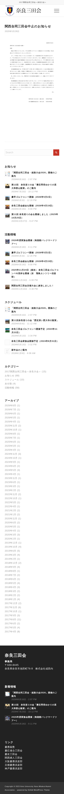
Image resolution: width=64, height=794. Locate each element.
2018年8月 (10, 571)
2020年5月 (10, 526)
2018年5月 (10, 583)
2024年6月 (10, 466)
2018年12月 (11, 563)
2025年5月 (10, 446)
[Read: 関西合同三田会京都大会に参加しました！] (7, 287)
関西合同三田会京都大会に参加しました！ (32, 286)
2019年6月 (10, 551)
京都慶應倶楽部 (13, 765)
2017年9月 (10, 615)
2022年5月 (10, 502)
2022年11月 (11, 494)
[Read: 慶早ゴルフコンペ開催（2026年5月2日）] (7, 198)
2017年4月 (10, 631)
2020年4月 (10, 530)
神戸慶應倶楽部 (13, 768)
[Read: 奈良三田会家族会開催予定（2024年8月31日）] (7, 342)
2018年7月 (10, 575)
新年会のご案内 (19, 350)
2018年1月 (10, 599)
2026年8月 (10, 405)
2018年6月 (10, 579)
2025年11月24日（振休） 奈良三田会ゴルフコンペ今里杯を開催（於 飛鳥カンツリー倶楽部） (35, 273)
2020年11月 (11, 518)
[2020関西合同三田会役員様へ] (32, 75)
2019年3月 (10, 555)
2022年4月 (10, 506)
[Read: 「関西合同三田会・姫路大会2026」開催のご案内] (7, 174)
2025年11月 (11, 425)
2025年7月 (10, 437)
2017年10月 (11, 611)
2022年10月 (11, 498)
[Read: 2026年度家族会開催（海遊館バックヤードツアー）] (7, 241)
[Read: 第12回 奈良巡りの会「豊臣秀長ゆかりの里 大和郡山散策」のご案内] (7, 186)
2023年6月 (10, 482)
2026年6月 (10, 413)
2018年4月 (10, 587)
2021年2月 (10, 510)
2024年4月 (10, 474)
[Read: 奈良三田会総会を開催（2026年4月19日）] (7, 207)
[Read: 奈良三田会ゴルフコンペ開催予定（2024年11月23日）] (7, 330)
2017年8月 (10, 619)
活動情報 (9, 387)
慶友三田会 (11, 754)
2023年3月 (10, 486)
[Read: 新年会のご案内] (7, 351)
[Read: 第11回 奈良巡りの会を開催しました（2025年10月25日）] (7, 215)
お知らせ (9, 375)
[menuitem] (33, 2)
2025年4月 (10, 450)
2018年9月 (10, 567)
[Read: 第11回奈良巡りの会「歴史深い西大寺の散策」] (7, 321)
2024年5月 (10, 470)
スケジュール (12, 379)
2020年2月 (10, 538)
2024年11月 (11, 454)
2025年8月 (10, 433)
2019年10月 (11, 546)
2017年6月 (10, 623)
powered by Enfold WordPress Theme (33, 790)
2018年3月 (10, 591)
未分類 (8, 383)
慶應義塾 (10, 747)
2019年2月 (10, 559)
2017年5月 (10, 627)
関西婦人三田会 (13, 757)
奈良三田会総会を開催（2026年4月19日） (32, 206)
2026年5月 (10, 417)
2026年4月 (10, 421)
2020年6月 (10, 522)
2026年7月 (10, 409)
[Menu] (55, 11)
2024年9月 (10, 462)
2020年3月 (10, 534)
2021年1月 (10, 514)
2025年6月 (10, 442)
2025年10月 (11, 429)
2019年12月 (11, 542)
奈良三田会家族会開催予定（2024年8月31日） (35, 341)
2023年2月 (10, 490)
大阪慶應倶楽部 (13, 761)
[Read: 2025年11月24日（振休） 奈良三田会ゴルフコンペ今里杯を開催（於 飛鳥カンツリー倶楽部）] (7, 271)
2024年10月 (11, 458)
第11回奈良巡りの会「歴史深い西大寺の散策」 (35, 320)
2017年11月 (11, 607)
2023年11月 (11, 478)
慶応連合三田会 (13, 750)
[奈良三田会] (26, 11)
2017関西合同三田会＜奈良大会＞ (32, 2)
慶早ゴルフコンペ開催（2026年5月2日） (32, 197)
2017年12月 (11, 603)
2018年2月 (10, 595)
